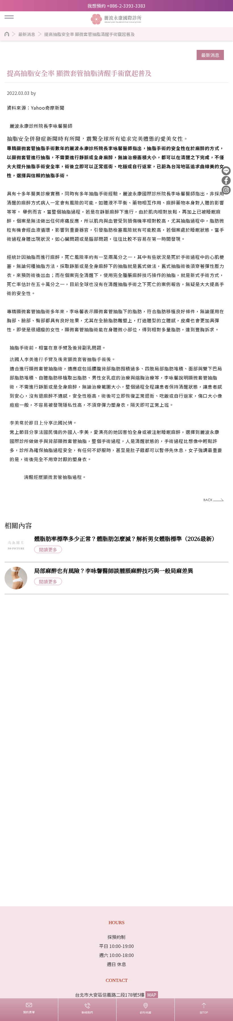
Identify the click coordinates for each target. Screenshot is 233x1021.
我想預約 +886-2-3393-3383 (116, 5)
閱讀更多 (48, 549)
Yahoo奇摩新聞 (48, 107)
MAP (151, 994)
